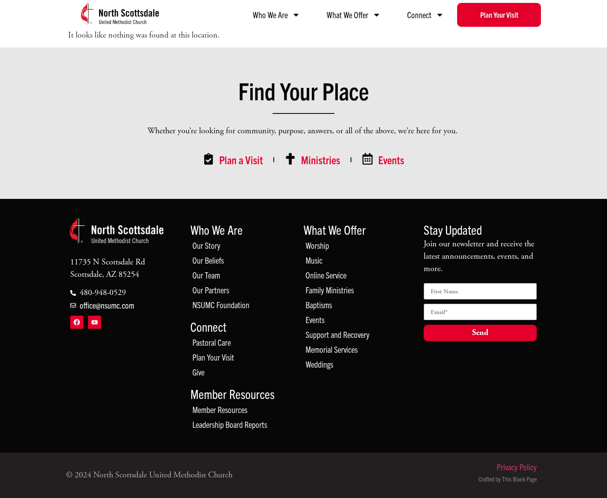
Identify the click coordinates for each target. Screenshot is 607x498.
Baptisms (319, 305)
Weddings (319, 364)
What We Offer (347, 14)
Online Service (326, 275)
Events (315, 319)
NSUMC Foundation (220, 305)
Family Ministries (330, 290)
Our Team (206, 275)
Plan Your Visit (213, 357)
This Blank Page (519, 479)
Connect (419, 14)
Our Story (206, 245)
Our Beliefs (208, 260)
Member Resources (232, 393)
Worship (317, 245)
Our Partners (210, 290)
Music (314, 260)
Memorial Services (332, 349)
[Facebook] (76, 322)
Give (198, 372)
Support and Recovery (338, 334)
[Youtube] (94, 322)
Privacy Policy (517, 467)
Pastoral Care (211, 342)
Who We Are (270, 14)
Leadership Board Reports (229, 424)
